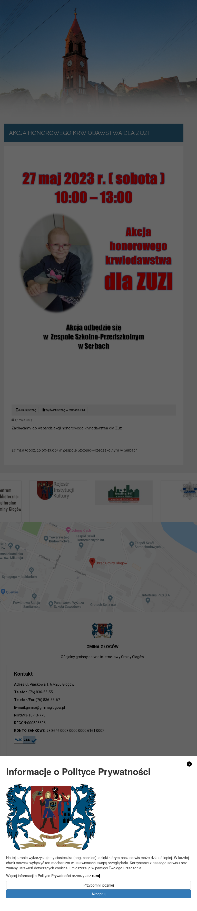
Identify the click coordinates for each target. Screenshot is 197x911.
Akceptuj (98, 893)
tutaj (96, 875)
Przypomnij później (98, 885)
